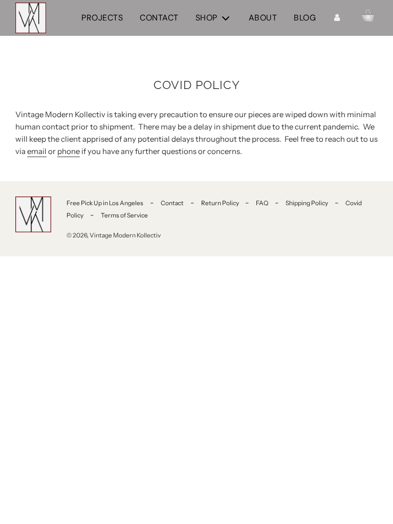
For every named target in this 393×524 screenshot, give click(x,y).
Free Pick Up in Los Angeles (105, 203)
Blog (305, 17)
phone (68, 151)
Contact (159, 17)
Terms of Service (124, 215)
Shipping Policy (307, 203)
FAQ (262, 203)
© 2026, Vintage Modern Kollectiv (114, 235)
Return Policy (220, 203)
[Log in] (336, 18)
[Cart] (368, 18)
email (37, 151)
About (263, 17)
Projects (102, 17)
